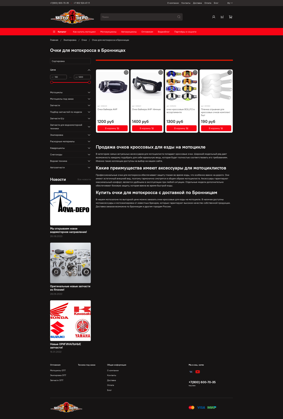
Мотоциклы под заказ (62, 98)
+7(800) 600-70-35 (59, 3)
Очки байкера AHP (107, 109)
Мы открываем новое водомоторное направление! (68, 230)
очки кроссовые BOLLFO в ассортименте (181, 111)
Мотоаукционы (108, 31)
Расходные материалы (62, 141)
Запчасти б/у (57, 118)
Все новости (84, 179)
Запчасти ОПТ (56, 380)
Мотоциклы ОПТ (58, 370)
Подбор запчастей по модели (66, 111)
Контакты (185, 3)
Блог (216, 3)
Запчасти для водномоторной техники (66, 126)
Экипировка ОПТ (58, 375)
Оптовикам (147, 31)
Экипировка (69, 39)
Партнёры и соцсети (185, 31)
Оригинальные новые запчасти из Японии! (70, 287)
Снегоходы (56, 154)
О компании (173, 3)
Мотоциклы (56, 92)
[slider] (51, 82)
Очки (84, 39)
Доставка (197, 3)
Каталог (62, 31)
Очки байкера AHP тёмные (146, 109)
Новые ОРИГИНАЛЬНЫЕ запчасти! (65, 345)
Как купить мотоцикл (84, 31)
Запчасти (55, 105)
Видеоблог (164, 31)
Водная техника (58, 160)
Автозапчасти (57, 167)
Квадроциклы (57, 147)
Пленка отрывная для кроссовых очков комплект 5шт (215, 112)
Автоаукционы (129, 31)
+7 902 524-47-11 (82, 3)
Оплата (207, 3)
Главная (54, 39)
